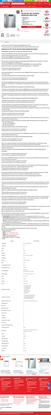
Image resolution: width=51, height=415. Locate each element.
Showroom (35, 3)
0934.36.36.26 (30, 402)
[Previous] (2, 21)
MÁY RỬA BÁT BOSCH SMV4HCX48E (42, 371)
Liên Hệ (39, 3)
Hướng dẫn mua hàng (4, 399)
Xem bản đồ (3, 389)
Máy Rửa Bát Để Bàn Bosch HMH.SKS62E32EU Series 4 (17, 371)
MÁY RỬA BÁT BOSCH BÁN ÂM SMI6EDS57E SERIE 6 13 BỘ (5, 371)
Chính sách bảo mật (17, 403)
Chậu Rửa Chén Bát (23, 6)
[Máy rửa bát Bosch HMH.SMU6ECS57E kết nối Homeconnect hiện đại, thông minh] (32, 364)
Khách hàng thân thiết (4, 400)
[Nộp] (24, 3)
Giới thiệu (2, 398)
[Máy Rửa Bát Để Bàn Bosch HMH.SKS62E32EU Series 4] (19, 364)
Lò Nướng (29, 6)
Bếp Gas (18, 6)
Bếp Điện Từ (14, 6)
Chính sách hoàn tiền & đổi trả (19, 400)
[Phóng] (1, 31)
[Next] (18, 21)
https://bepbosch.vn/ (33, 398)
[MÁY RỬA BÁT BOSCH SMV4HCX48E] (45, 364)
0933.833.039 (6, 386)
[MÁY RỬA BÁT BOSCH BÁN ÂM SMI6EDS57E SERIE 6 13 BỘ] (6, 364)
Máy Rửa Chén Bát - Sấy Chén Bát (28, 11)
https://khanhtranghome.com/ (12, 232)
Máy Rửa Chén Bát (38, 11)
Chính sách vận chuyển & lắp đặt (19, 398)
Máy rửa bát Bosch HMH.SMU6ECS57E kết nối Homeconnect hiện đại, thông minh (32, 371)
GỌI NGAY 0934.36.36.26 (31, 26)
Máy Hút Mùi (34, 6)
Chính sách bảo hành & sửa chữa (19, 399)
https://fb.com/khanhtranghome (12, 234)
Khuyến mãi (29, 3)
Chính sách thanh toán (17, 402)
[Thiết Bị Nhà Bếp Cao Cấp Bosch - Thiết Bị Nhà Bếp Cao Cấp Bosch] (5, 3)
